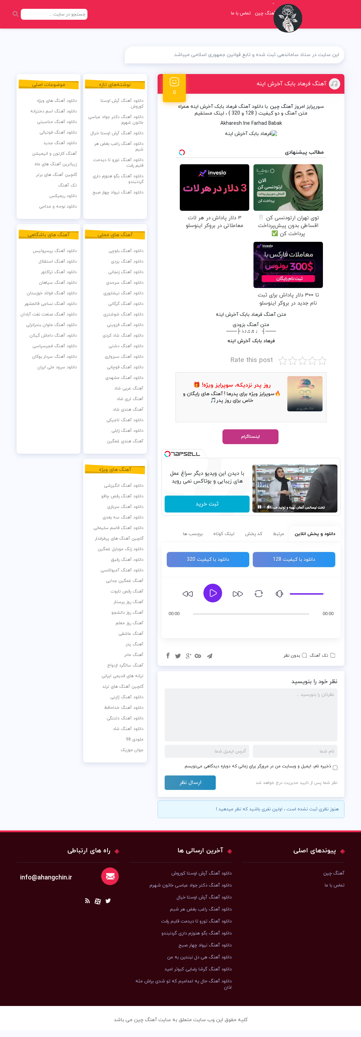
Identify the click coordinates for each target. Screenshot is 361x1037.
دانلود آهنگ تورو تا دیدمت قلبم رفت (118, 162)
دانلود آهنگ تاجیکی (124, 420)
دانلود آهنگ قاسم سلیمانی (118, 528)
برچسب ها (193, 534)
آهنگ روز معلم (129, 623)
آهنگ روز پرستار (128, 602)
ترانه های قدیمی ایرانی (122, 676)
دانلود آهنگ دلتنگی (125, 718)
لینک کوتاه (223, 534)
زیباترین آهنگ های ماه (56, 164)
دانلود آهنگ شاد (128, 729)
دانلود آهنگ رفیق (127, 560)
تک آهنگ (319, 655)
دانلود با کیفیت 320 (208, 559)
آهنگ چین (281, 106)
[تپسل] (167, 454)
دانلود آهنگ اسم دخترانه (53, 111)
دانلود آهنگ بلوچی (126, 251)
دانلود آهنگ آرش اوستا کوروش (121, 103)
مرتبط (278, 534)
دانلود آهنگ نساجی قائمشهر (50, 304)
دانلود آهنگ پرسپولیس (55, 251)
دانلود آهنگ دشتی (126, 346)
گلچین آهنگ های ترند (122, 686)
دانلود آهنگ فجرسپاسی (54, 346)
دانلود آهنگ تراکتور (59, 272)
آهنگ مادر (133, 655)
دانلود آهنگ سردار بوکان (54, 357)
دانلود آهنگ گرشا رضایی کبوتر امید (198, 969)
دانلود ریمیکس (63, 196)
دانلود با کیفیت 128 (294, 559)
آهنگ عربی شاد (128, 388)
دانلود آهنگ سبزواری (124, 357)
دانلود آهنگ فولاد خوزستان (52, 293)
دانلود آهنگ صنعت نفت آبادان (48, 314)
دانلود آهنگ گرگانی (125, 304)
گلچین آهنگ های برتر (56, 175)
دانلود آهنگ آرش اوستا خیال (116, 133)
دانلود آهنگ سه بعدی (123, 517)
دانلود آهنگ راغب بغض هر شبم (118, 146)
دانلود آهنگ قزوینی (125, 325)
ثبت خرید (207, 504)
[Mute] (269, 507)
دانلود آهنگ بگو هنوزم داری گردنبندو (118, 179)
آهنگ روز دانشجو (127, 612)
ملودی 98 (134, 739)
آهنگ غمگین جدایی (124, 581)
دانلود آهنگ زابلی (127, 431)
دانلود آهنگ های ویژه (57, 101)
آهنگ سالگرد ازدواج (125, 665)
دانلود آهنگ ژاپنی (126, 697)
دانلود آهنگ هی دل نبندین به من (199, 957)
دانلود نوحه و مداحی (58, 206)
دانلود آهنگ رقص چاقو (122, 496)
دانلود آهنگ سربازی (125, 507)
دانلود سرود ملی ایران (57, 367)
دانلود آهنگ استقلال (57, 261)
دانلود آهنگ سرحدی (124, 283)
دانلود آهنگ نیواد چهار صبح (117, 192)
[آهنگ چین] (289, 23)
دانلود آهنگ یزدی (127, 261)
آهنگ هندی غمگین (125, 441)
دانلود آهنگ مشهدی (124, 378)
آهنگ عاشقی (130, 634)
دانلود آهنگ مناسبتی (57, 122)
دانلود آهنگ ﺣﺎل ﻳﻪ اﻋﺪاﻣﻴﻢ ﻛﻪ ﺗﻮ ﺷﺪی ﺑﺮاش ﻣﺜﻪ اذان (183, 984)
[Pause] (259, 507)
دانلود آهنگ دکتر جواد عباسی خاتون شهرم (115, 119)
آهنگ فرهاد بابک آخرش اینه (291, 84)
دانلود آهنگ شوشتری (123, 314)
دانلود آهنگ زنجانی (125, 272)
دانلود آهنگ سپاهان (58, 283)
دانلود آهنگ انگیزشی (123, 486)
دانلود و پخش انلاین (315, 534)
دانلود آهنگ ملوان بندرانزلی (51, 325)
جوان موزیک (132, 750)
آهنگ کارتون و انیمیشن (54, 154)
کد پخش (253, 534)
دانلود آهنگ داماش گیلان (53, 335)
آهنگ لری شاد (130, 399)
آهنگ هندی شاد (128, 409)
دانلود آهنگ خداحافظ (123, 708)
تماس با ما (241, 13)
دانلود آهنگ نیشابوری (123, 293)
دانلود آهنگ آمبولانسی (121, 570)
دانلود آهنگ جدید (60, 143)
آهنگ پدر (134, 644)
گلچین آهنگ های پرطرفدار (119, 538)
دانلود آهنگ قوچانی (125, 367)
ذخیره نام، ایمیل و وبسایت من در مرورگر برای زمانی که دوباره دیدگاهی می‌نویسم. (257, 766)
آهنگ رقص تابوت (126, 591)
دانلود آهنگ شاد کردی (123, 335)
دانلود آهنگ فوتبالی (58, 132)
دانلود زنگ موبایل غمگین (120, 549)
